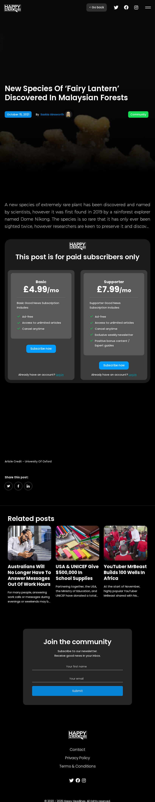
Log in (60, 375)
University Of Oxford (38, 461)
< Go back (96, 7)
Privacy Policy (77, 758)
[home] (12, 8)
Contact (77, 749)
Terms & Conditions (77, 766)
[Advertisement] (77, 419)
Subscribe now (41, 349)
